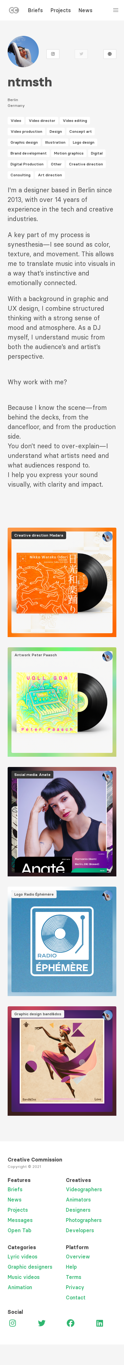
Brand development (28, 153)
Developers (80, 1230)
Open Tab (19, 1230)
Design (56, 131)
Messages (20, 1220)
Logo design (83, 142)
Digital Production (27, 164)
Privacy (75, 1287)
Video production (26, 131)
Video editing (75, 120)
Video (15, 120)
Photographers (84, 1220)
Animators (78, 1199)
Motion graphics (69, 153)
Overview (78, 1256)
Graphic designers (30, 1267)
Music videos (24, 1277)
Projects (61, 10)
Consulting (20, 174)
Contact (76, 1297)
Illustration (55, 142)
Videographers (84, 1189)
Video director (42, 120)
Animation (20, 1287)
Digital (97, 153)
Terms (73, 1277)
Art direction (50, 174)
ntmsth (30, 82)
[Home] (14, 11)
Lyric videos (23, 1256)
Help (71, 1267)
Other (56, 164)
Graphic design (24, 142)
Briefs (35, 10)
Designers (78, 1210)
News (86, 10)
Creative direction (86, 164)
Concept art (80, 131)
